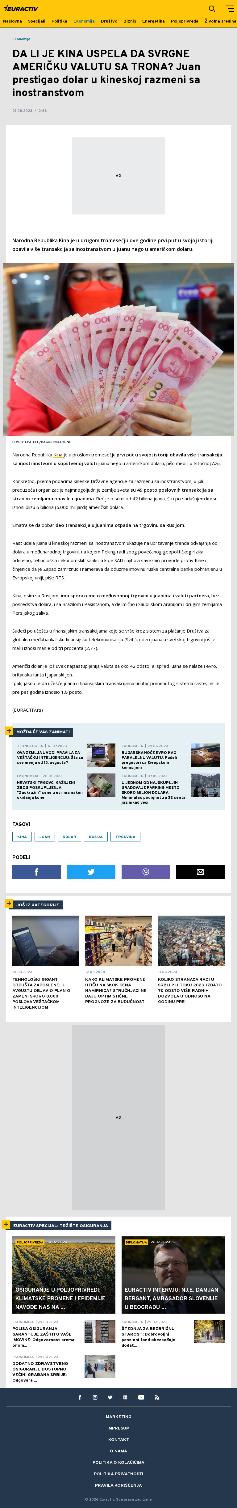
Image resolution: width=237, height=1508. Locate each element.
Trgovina (125, 837)
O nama (118, 1451)
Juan (45, 837)
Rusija (96, 837)
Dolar (69, 837)
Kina (58, 454)
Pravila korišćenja (118, 1485)
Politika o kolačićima (118, 1462)
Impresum (118, 1428)
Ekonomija (21, 39)
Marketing (118, 1417)
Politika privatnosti (118, 1474)
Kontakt (118, 1439)
